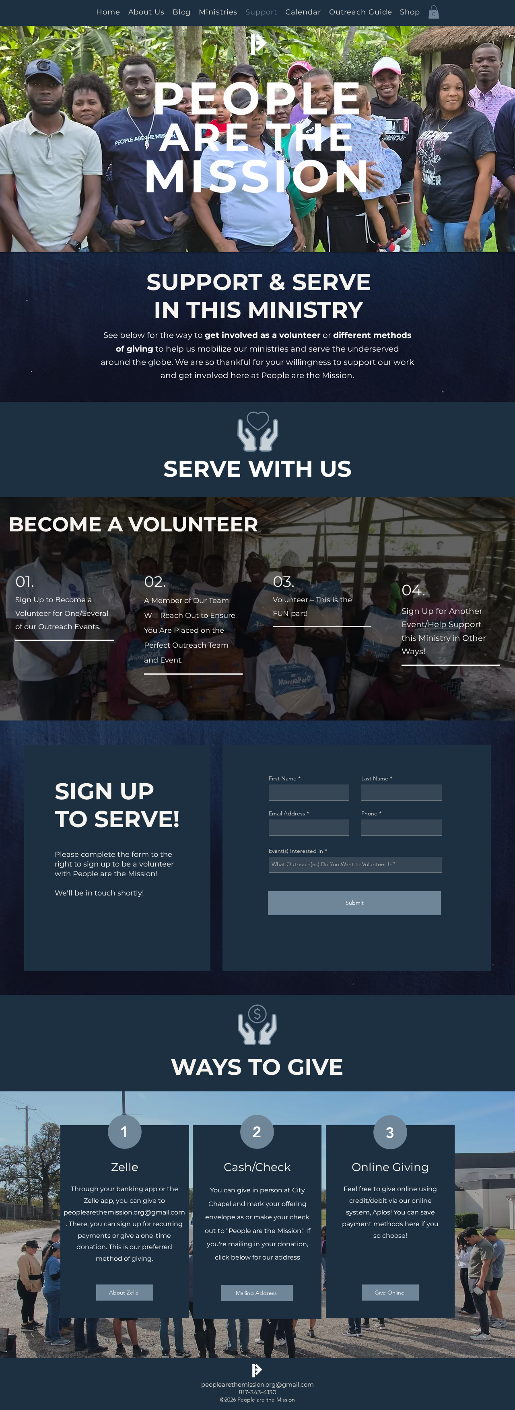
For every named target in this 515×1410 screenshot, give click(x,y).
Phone (369, 813)
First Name (283, 778)
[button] (433, 12)
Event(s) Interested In (296, 851)
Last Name (374, 778)
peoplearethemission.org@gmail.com (124, 1212)
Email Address (287, 813)
